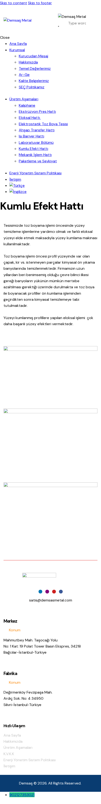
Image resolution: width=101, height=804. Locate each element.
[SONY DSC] (50, 377)
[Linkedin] (40, 591)
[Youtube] (54, 591)
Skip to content (13, 2)
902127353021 (22, 794)
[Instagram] (47, 591)
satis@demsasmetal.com (50, 600)
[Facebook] (61, 591)
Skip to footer (40, 2)
